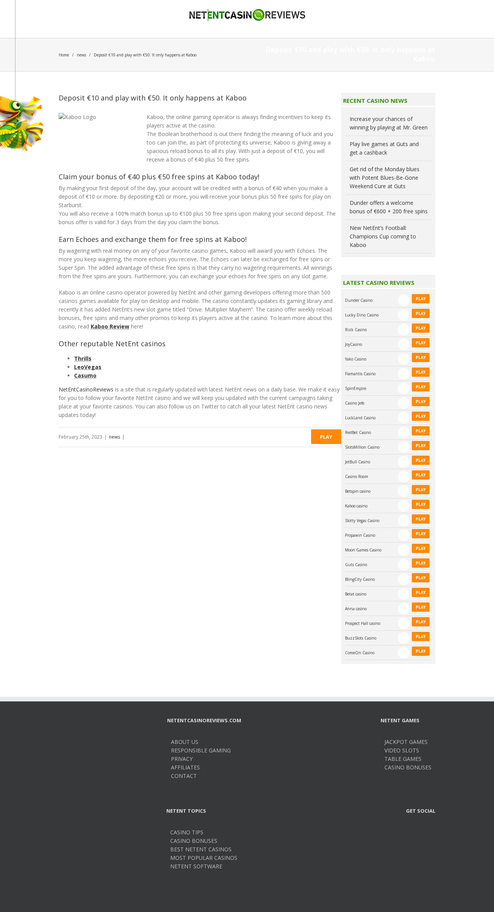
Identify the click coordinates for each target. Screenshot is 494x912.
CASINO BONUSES (407, 767)
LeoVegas (88, 367)
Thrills (82, 358)
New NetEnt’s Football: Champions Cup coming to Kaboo (383, 236)
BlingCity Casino (360, 579)
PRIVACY (182, 758)
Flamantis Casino (360, 373)
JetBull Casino (357, 462)
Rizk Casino (356, 329)
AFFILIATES (185, 767)
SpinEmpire (355, 388)
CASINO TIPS (186, 832)
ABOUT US (184, 741)
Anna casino (356, 608)
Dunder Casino (358, 300)
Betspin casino (357, 491)
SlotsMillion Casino (362, 447)
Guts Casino (356, 564)
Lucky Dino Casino (362, 315)
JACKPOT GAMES (406, 741)
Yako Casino (355, 359)
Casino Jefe (354, 403)
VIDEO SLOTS (401, 750)
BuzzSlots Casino (360, 638)
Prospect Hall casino (362, 623)
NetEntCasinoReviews (86, 389)
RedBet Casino (358, 432)
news (81, 55)
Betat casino (355, 594)
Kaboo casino (356, 506)
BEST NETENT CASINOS (201, 849)
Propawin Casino (360, 535)
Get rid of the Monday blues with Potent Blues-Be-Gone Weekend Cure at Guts (385, 177)
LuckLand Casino (360, 417)
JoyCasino (353, 344)
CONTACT (184, 775)
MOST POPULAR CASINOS (203, 857)
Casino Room (356, 476)
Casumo (85, 375)
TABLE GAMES (402, 758)
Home (64, 55)
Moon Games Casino (363, 550)
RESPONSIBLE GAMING (201, 750)
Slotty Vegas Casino (362, 520)
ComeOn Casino (359, 652)
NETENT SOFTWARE (196, 866)
